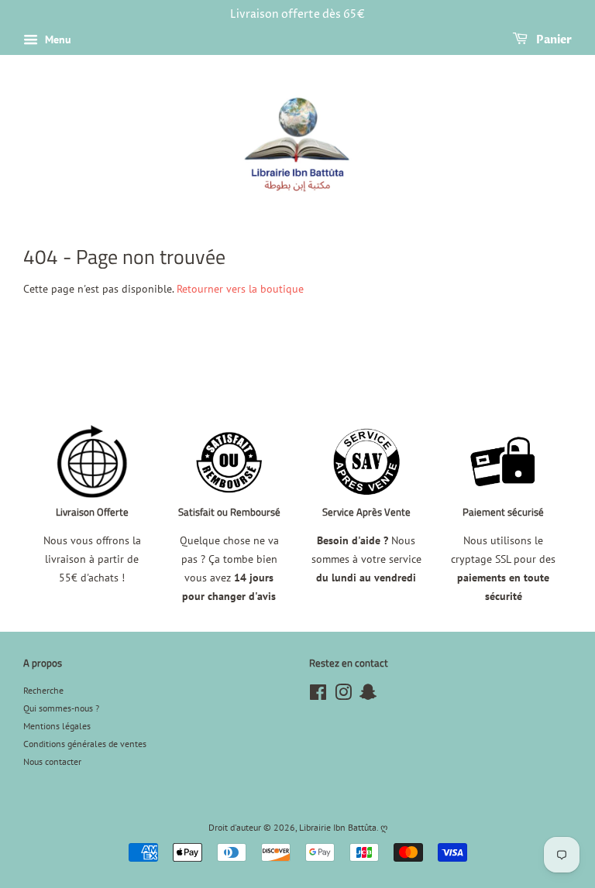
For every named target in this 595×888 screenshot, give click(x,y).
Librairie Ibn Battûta (338, 827)
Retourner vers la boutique (240, 289)
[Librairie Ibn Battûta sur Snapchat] (368, 695)
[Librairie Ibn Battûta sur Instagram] (343, 695)
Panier (553, 40)
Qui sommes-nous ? (61, 708)
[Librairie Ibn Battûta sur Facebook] (318, 695)
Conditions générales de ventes (84, 743)
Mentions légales (57, 726)
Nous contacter (52, 761)
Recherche (43, 690)
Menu (56, 39)
